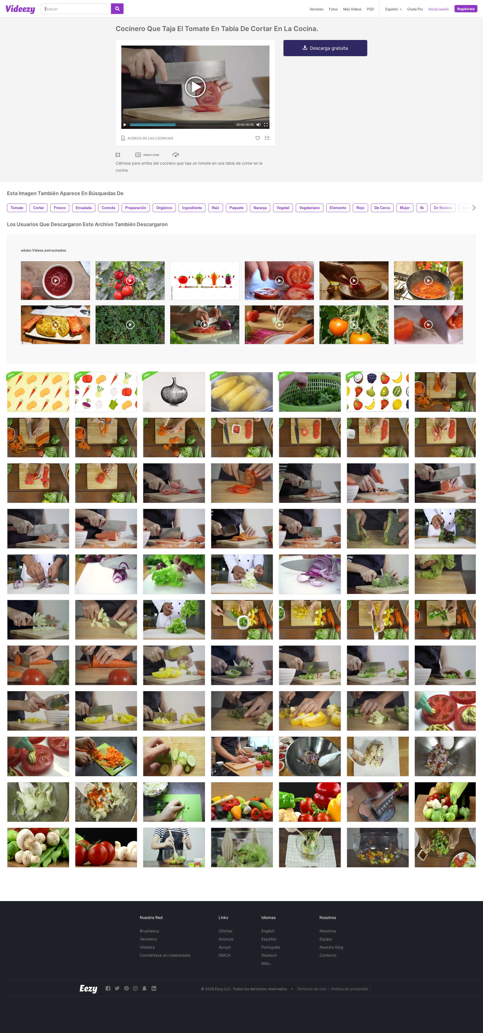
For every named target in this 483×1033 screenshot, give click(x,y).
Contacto (327, 955)
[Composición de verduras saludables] (38, 848)
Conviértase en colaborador (165, 955)
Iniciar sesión (438, 9)
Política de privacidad (349, 989)
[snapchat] (144, 988)
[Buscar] (117, 8)
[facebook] (108, 988)
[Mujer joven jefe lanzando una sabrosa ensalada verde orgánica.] (242, 848)
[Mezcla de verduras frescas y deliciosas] (445, 802)
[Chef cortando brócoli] (378, 574)
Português (270, 947)
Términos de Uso (311, 989)
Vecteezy (148, 939)
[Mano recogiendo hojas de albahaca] (310, 392)
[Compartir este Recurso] (268, 137)
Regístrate (466, 9)
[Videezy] (20, 9)
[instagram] (135, 988)
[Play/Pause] (125, 124)
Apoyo (225, 947)
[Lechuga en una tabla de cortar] (445, 574)
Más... (267, 963)
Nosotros (327, 930)
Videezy (147, 947)
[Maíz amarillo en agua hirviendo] (242, 392)
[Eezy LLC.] (88, 988)
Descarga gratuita (329, 48)
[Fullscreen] (266, 124)
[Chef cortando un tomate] (174, 483)
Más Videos (352, 9)
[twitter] (117, 988)
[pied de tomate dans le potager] (354, 326)
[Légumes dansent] (204, 282)
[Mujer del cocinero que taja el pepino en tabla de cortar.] (38, 620)
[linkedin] (153, 988)
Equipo (325, 939)
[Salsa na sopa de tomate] (428, 282)
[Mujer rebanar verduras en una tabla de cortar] (174, 802)
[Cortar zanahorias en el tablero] (106, 756)
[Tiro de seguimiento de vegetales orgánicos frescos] (242, 802)
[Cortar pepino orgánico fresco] (174, 756)
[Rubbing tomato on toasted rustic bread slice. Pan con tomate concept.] (354, 282)
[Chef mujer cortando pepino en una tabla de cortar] (106, 620)
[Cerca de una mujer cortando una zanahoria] (38, 665)
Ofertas (226, 930)
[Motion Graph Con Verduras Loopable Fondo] (38, 392)
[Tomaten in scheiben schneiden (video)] (279, 282)
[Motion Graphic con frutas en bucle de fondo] (378, 392)
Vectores (316, 9)
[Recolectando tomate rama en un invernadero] (130, 282)
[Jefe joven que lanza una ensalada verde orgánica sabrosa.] (310, 848)
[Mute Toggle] (258, 124)
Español (268, 939)
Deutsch (269, 955)
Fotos (333, 9)
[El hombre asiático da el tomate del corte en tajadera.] (242, 756)
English (267, 930)
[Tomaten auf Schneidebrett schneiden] (428, 326)
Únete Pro (415, 9)
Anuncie (226, 939)
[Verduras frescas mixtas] (310, 802)
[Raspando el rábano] (378, 802)
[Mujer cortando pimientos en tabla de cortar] (242, 711)
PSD (370, 9)
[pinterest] (126, 988)
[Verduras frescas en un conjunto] (106, 848)
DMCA (225, 955)
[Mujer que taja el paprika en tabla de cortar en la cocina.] (378, 711)
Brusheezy (149, 930)
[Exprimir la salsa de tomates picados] (445, 711)
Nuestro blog (331, 947)
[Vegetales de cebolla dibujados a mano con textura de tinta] (174, 392)
